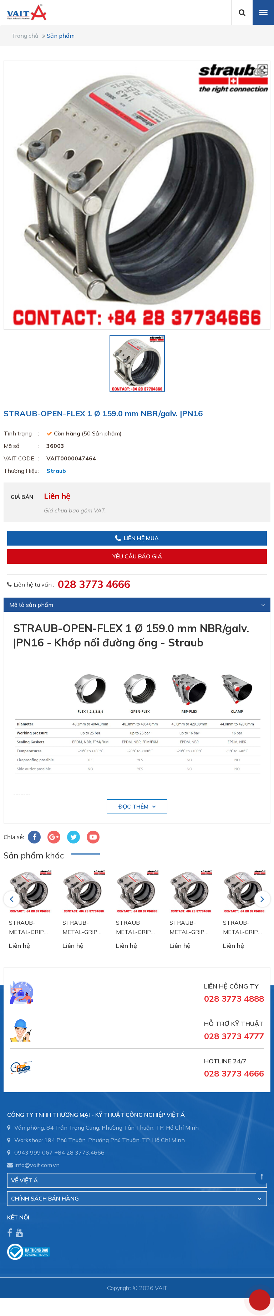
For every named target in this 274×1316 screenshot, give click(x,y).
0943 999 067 (33, 1152)
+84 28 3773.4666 (79, 1152)
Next (263, 898)
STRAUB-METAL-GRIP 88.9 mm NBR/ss (186, 927)
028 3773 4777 (234, 1036)
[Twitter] (73, 837)
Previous (13, 898)
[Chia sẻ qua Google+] (53, 837)
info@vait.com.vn (37, 1164)
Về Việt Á (24, 1180)
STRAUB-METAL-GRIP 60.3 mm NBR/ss (240, 927)
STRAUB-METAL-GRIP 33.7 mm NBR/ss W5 (79, 927)
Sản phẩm (61, 35)
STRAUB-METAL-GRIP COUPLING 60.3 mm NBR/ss (30, 927)
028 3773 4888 (234, 998)
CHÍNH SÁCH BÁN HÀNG (45, 1198)
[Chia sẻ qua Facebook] (34, 837)
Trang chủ (25, 35)
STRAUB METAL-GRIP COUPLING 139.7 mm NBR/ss (133, 927)
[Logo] (23, 11)
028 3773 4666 (94, 584)
